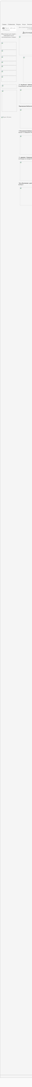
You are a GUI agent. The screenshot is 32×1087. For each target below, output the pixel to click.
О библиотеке (11, 24)
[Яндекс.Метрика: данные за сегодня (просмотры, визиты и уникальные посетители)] (6, 117)
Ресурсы (18, 24)
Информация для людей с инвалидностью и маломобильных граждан (8, 35)
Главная (4, 24)
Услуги (24, 24)
